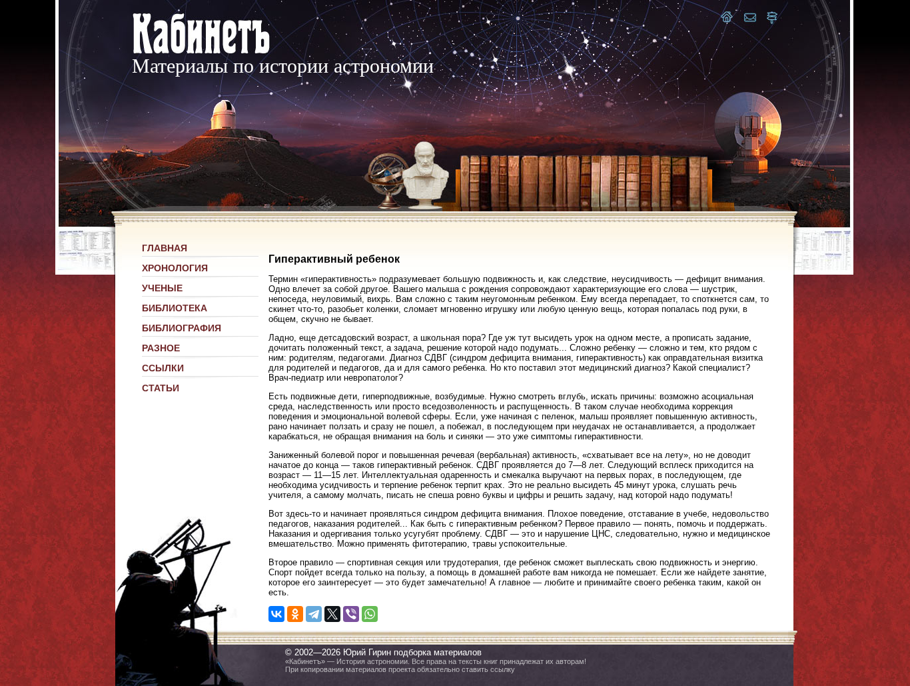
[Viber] (351, 614)
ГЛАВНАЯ (164, 248)
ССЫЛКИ (163, 368)
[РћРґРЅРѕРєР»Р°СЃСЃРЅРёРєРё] (295, 614)
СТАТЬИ (160, 388)
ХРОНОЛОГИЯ (175, 268)
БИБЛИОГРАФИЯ (181, 328)
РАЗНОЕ (161, 348)
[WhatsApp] (370, 614)
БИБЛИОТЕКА (174, 308)
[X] (332, 614)
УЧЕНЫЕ (162, 288)
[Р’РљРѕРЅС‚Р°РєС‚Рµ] (276, 614)
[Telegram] (314, 614)
